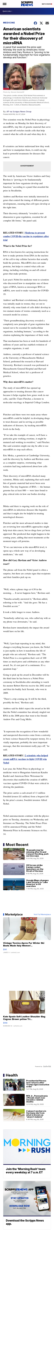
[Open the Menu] (4, 4)
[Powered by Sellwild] (47, 1066)
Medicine (9, 22)
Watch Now (46, 4)
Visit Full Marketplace (42, 914)
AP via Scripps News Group (19, 111)
